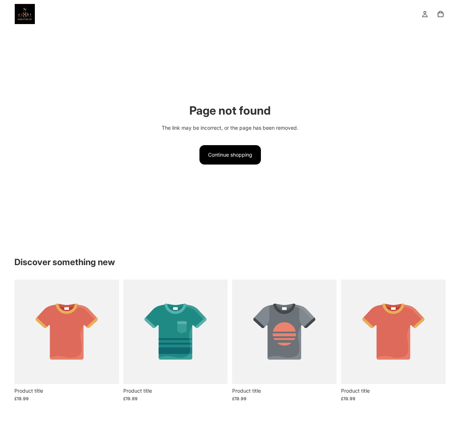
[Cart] (440, 14)
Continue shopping (230, 155)
